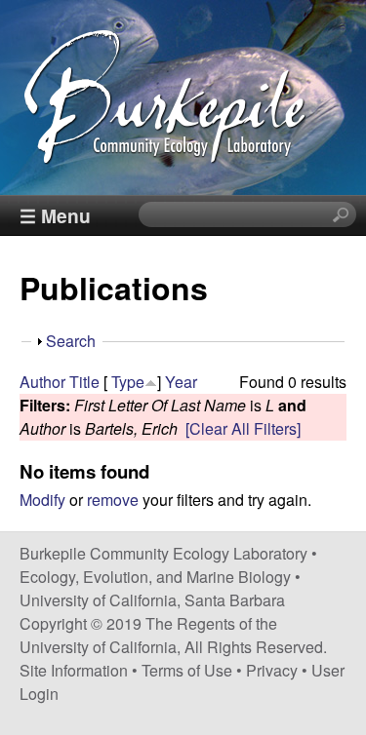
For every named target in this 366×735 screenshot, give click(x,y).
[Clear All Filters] (243, 428)
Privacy (272, 670)
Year (181, 381)
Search (71, 340)
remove (113, 499)
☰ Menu (55, 215)
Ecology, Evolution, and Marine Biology (155, 576)
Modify (42, 499)
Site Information (74, 670)
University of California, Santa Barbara (152, 600)
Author (42, 381)
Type (127, 381)
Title (84, 381)
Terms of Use (187, 670)
